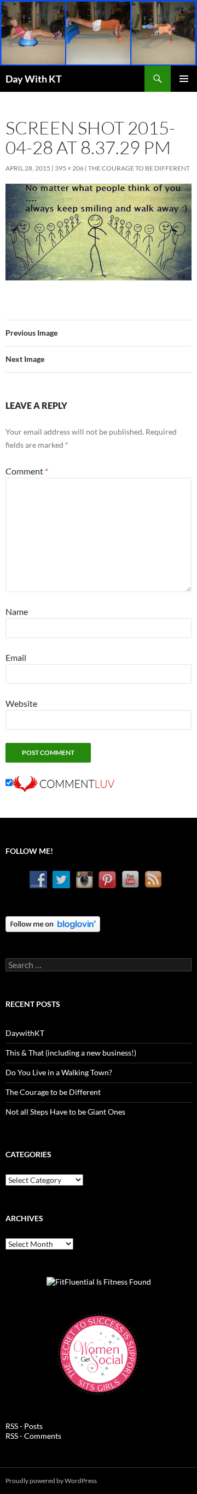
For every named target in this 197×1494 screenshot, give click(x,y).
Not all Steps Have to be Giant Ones (65, 1111)
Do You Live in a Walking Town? (58, 1072)
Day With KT (33, 79)
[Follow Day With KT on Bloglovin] (52, 923)
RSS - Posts (24, 1426)
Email (15, 657)
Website (21, 703)
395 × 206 (69, 168)
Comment (26, 471)
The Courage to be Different (139, 168)
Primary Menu (184, 79)
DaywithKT (24, 1033)
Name (16, 611)
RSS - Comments (33, 1435)
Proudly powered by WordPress (51, 1481)
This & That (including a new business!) (70, 1052)
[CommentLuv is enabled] (63, 782)
